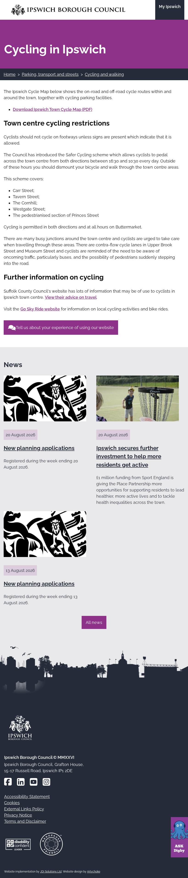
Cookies (12, 802)
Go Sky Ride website (40, 309)
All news (94, 622)
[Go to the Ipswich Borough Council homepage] (68, 10)
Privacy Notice (18, 815)
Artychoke (93, 871)
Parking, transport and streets (50, 74)
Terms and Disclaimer (25, 821)
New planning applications (39, 448)
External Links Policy (24, 809)
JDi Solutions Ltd (50, 871)
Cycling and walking (104, 74)
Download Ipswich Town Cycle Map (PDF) (52, 109)
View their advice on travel (71, 297)
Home (10, 74)
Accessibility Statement (27, 796)
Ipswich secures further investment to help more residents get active (128, 456)
